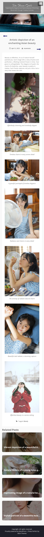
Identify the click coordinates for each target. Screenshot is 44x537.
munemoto (27, 48)
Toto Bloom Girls (22, 6)
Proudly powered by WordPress (15, 531)
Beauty (26, 421)
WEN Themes (22, 533)
